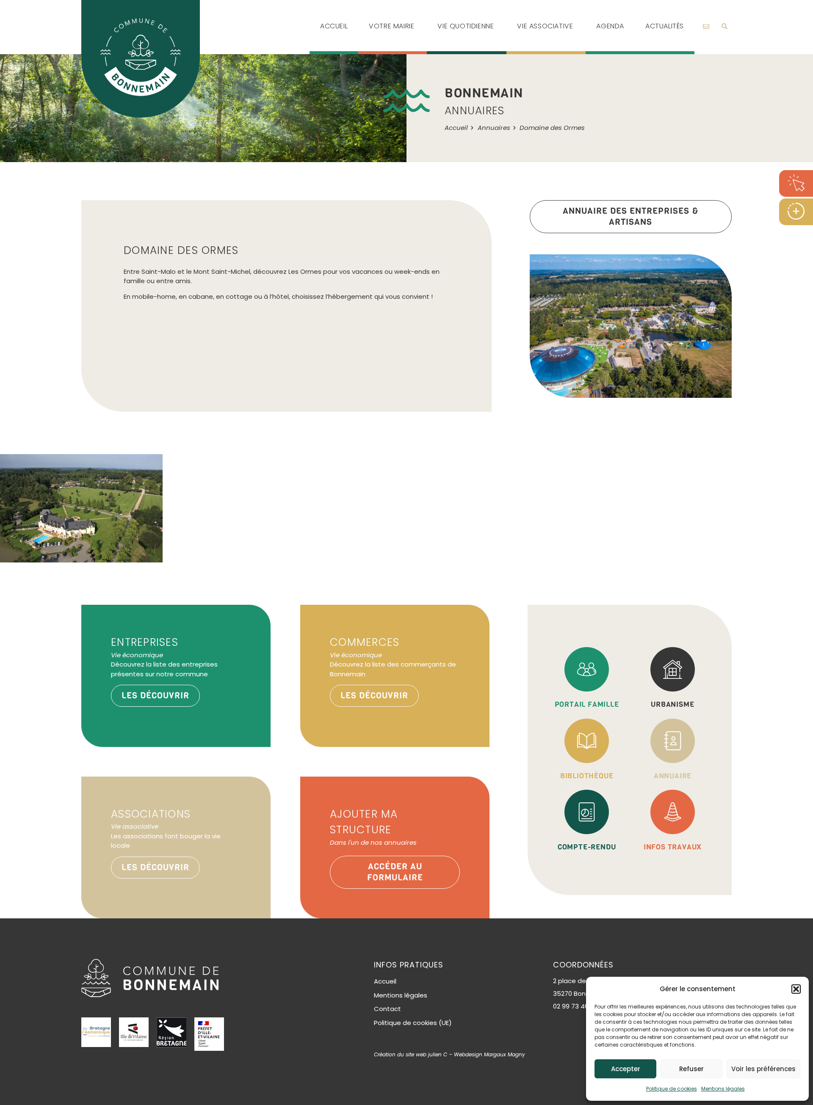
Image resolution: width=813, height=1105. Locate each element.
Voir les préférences (763, 1068)
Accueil (385, 981)
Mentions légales (723, 1088)
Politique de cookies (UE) (413, 1022)
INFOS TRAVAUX (673, 847)
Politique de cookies (671, 1088)
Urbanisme (672, 704)
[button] (796, 989)
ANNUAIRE (672, 776)
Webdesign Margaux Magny (489, 1054)
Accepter (625, 1068)
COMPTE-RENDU (587, 847)
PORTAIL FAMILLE (587, 704)
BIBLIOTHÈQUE (587, 776)
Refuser (691, 1068)
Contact (387, 1008)
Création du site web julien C (410, 1054)
